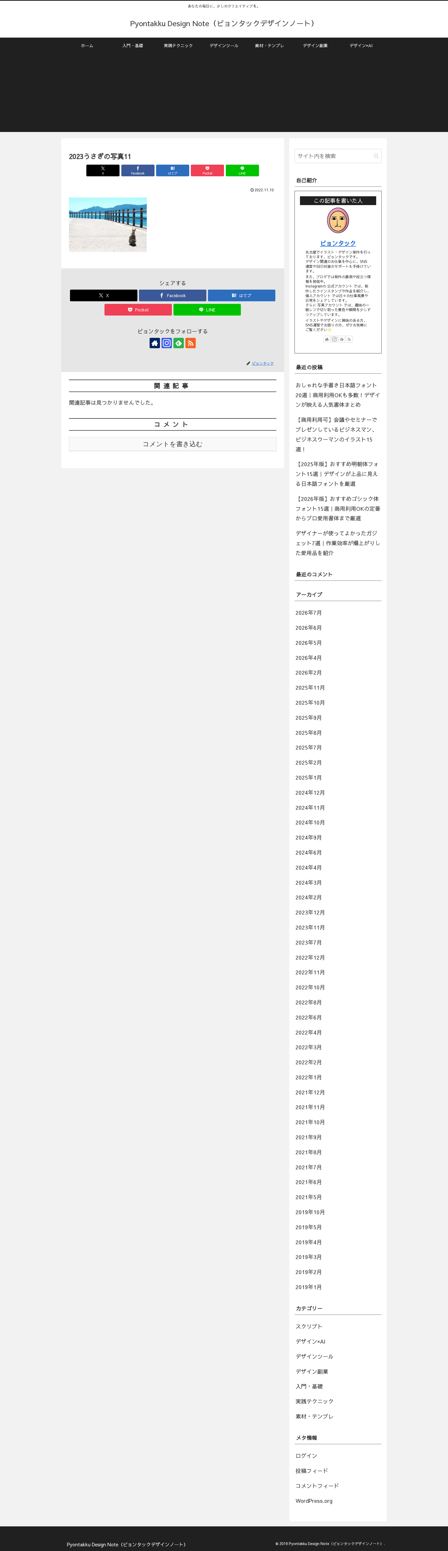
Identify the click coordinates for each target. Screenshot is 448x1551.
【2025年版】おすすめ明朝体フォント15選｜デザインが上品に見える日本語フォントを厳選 (337, 473)
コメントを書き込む (173, 444)
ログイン (306, 1455)
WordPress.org (314, 1500)
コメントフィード (317, 1486)
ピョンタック (338, 243)
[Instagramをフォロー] (167, 343)
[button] (376, 156)
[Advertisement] (224, 95)
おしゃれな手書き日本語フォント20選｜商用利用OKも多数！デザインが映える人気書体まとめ (338, 395)
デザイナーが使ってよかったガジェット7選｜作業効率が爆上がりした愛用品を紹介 (338, 543)
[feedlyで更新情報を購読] (178, 343)
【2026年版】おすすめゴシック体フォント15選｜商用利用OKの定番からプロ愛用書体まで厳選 (338, 508)
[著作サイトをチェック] (155, 343)
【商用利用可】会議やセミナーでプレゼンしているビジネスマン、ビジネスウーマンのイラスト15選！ (336, 434)
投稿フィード (312, 1471)
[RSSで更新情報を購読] (190, 343)
